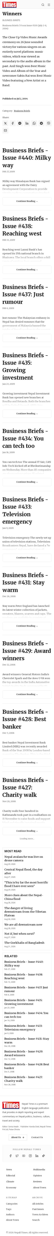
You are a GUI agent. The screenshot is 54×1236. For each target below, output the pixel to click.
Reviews (37, 1181)
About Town (39, 1187)
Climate (10, 1181)
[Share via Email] (5, 130)
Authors (10, 1214)
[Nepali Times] (10, 1106)
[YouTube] (23, 1155)
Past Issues (38, 1209)
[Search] (43, 4)
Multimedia (39, 1169)
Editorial (10, 1175)
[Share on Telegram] (41, 123)
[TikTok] (43, 1155)
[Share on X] (5, 123)
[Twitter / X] (17, 1155)
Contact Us (37, 1137)
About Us (16, 1137)
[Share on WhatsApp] (34, 123)
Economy (11, 1187)
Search (36, 1220)
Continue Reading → (27, 201)
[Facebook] (10, 1155)
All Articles (37, 1203)
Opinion (37, 1175)
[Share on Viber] (49, 123)
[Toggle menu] (49, 4)
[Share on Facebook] (13, 123)
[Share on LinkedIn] (27, 123)
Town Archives (40, 1214)
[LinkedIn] (37, 1155)
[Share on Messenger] (20, 123)
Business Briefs (11, 20)
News (9, 1169)
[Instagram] (30, 1155)
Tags (8, 1209)
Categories (11, 1203)
